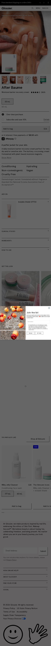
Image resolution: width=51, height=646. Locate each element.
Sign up (30, 333)
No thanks (39, 333)
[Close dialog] (49, 308)
